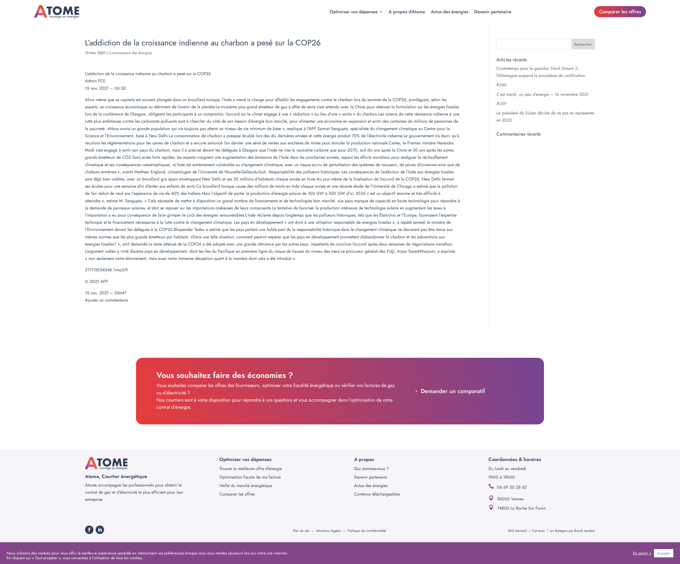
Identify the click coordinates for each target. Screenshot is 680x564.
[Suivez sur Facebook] (89, 530)
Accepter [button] (663, 553)
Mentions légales (328, 530)
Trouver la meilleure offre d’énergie (250, 469)
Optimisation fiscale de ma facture (250, 477)
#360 (501, 85)
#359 (501, 104)
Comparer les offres (620, 11)
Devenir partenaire (492, 11)
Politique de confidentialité (367, 530)
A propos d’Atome (407, 11)
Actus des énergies (449, 11)
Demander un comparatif (453, 391)
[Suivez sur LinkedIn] (100, 530)
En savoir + (642, 553)
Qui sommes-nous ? (371, 469)
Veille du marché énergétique (245, 486)
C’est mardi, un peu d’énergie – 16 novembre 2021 (542, 94)
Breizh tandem (584, 530)
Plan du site (301, 530)
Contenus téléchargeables (377, 494)
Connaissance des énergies (130, 52)
